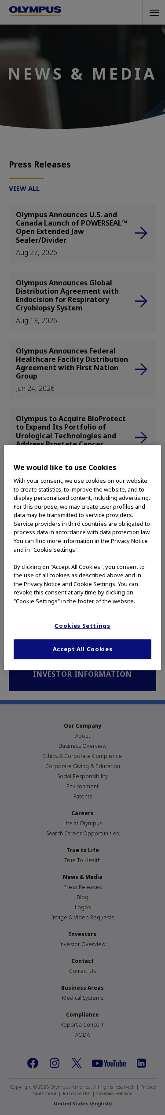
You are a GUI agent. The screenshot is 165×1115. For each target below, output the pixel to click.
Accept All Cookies (83, 649)
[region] (82, 557)
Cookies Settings (82, 626)
